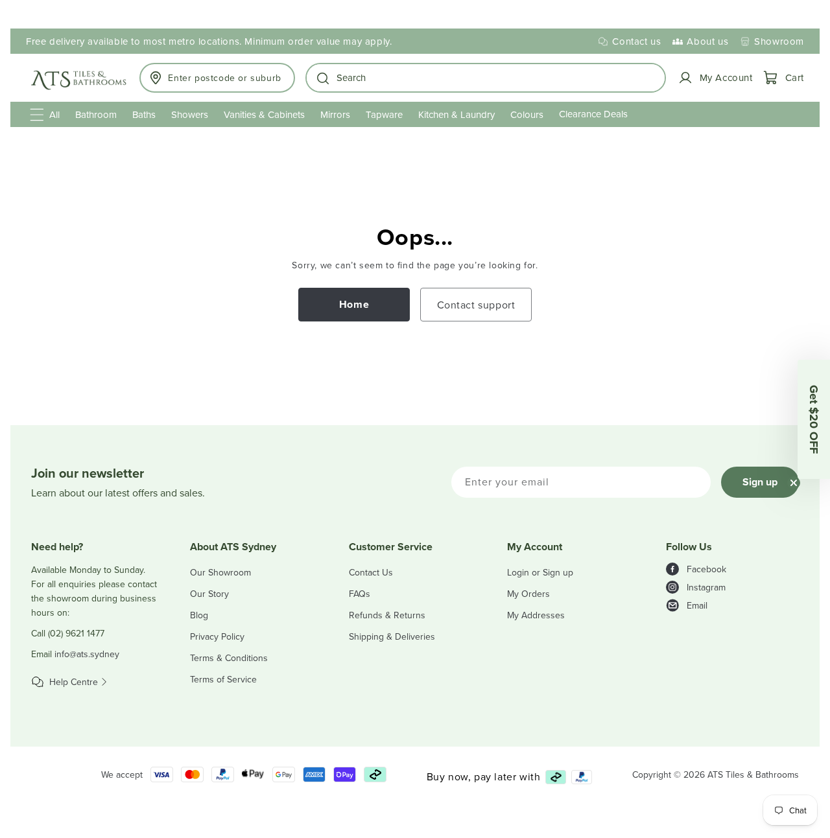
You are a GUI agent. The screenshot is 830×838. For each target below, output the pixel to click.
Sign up (759, 481)
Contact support (476, 304)
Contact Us (371, 572)
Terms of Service (223, 679)
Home (354, 304)
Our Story (209, 593)
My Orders (528, 593)
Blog (199, 615)
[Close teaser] (793, 482)
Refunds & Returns (387, 615)
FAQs (359, 593)
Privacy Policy (217, 636)
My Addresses (536, 615)
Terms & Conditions (229, 657)
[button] (486, 77)
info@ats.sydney (86, 653)
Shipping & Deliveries (392, 636)
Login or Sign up (540, 572)
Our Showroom (220, 572)
